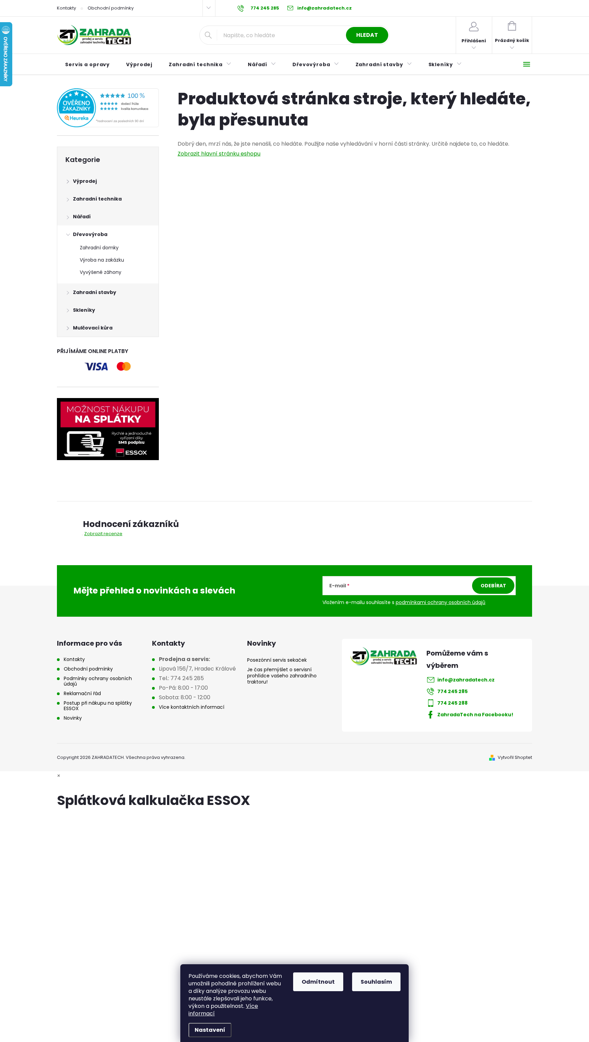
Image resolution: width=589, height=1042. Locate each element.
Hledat (367, 35)
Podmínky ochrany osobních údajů (98, 681)
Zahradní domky (99, 247)
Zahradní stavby (94, 292)
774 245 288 (452, 703)
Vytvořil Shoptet (515, 757)
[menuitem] (87, 64)
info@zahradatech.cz (466, 679)
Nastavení (210, 1030)
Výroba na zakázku (102, 259)
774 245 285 (452, 691)
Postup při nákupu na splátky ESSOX (98, 706)
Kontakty (66, 8)
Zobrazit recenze (103, 533)
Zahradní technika (97, 198)
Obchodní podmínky (111, 8)
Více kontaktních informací (191, 707)
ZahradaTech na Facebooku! (475, 714)
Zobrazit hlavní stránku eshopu (219, 154)
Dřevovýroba (90, 234)
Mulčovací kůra (92, 327)
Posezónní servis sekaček (277, 660)
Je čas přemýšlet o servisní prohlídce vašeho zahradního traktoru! (282, 675)
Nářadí (82, 216)
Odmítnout (318, 982)
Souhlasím (376, 982)
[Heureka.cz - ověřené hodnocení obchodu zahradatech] (108, 107)
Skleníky (84, 310)
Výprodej (85, 181)
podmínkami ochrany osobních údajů (440, 602)
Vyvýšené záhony (100, 272)
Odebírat (493, 585)
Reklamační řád (82, 693)
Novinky (73, 718)
